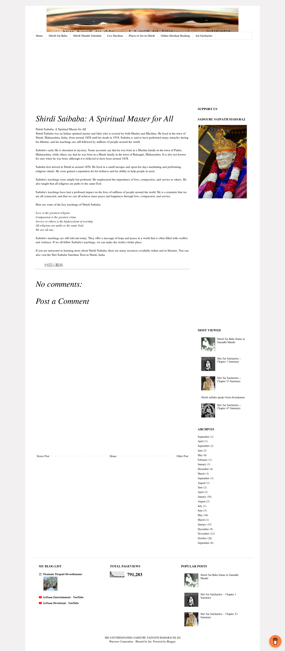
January (202, 464)
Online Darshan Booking (175, 36)
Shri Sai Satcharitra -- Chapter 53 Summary (229, 379)
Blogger (171, 641)
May (200, 455)
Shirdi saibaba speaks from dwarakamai (223, 397)
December (203, 469)
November (203, 533)
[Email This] (46, 265)
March (201, 473)
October (202, 538)
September (203, 436)
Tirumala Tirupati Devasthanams (62, 574)
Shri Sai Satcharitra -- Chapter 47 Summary (229, 406)
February (203, 460)
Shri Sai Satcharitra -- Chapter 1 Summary (229, 360)
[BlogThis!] (50, 265)
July (200, 506)
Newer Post (43, 456)
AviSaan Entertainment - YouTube (63, 597)
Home (39, 36)
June (200, 450)
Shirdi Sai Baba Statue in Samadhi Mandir (231, 340)
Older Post (182, 456)
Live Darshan (115, 36)
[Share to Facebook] (57, 265)
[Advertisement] (142, 72)
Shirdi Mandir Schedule (87, 36)
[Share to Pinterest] (61, 265)
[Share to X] (54, 265)
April (201, 441)
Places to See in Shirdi (142, 36)
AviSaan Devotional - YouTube (61, 603)
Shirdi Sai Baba (58, 36)
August (202, 483)
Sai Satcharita (204, 36)
